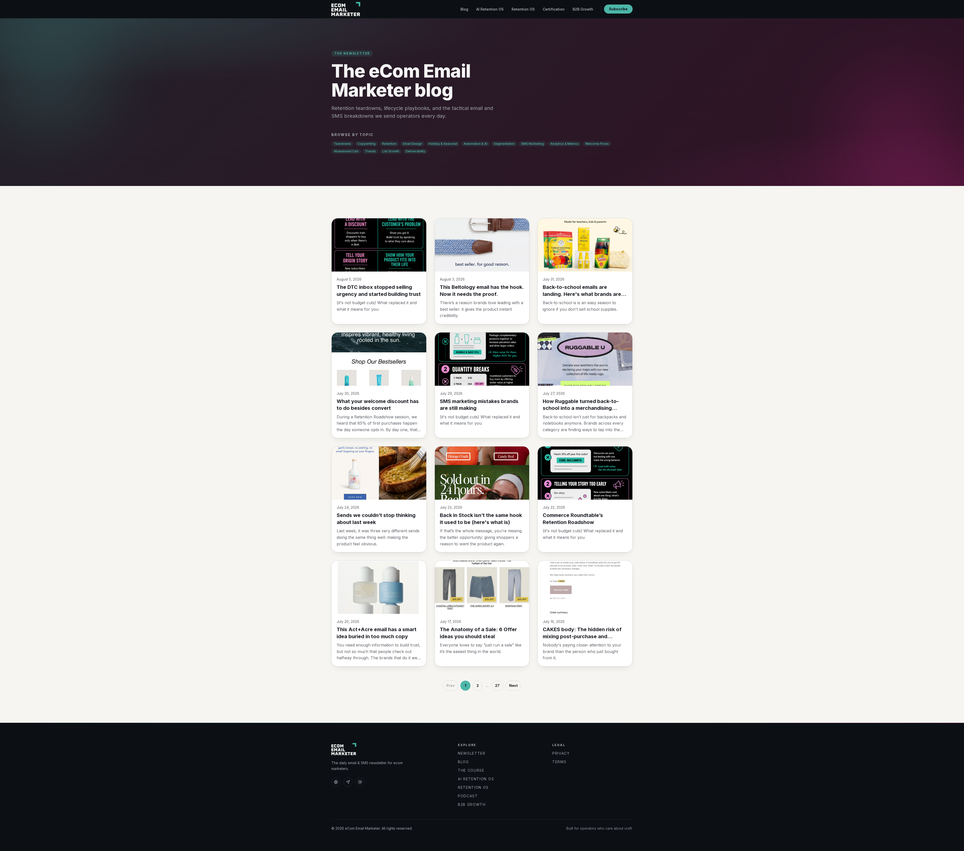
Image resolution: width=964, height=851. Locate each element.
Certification (554, 9)
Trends (370, 151)
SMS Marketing (532, 144)
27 (497, 685)
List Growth (390, 151)
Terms (559, 762)
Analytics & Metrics (564, 144)
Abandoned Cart (346, 151)
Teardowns (342, 144)
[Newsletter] (347, 782)
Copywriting (366, 144)
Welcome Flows (597, 144)
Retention (389, 144)
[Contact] (360, 782)
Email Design (412, 144)
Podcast (468, 796)
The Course (471, 770)
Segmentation (504, 144)
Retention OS (523, 9)
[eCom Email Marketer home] (345, 9)
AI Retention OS (490, 9)
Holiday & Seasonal (443, 144)
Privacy (561, 753)
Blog (464, 9)
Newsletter (472, 753)
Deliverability (415, 151)
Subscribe (618, 9)
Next (513, 685)
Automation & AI (475, 144)
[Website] (335, 782)
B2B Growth (583, 9)
